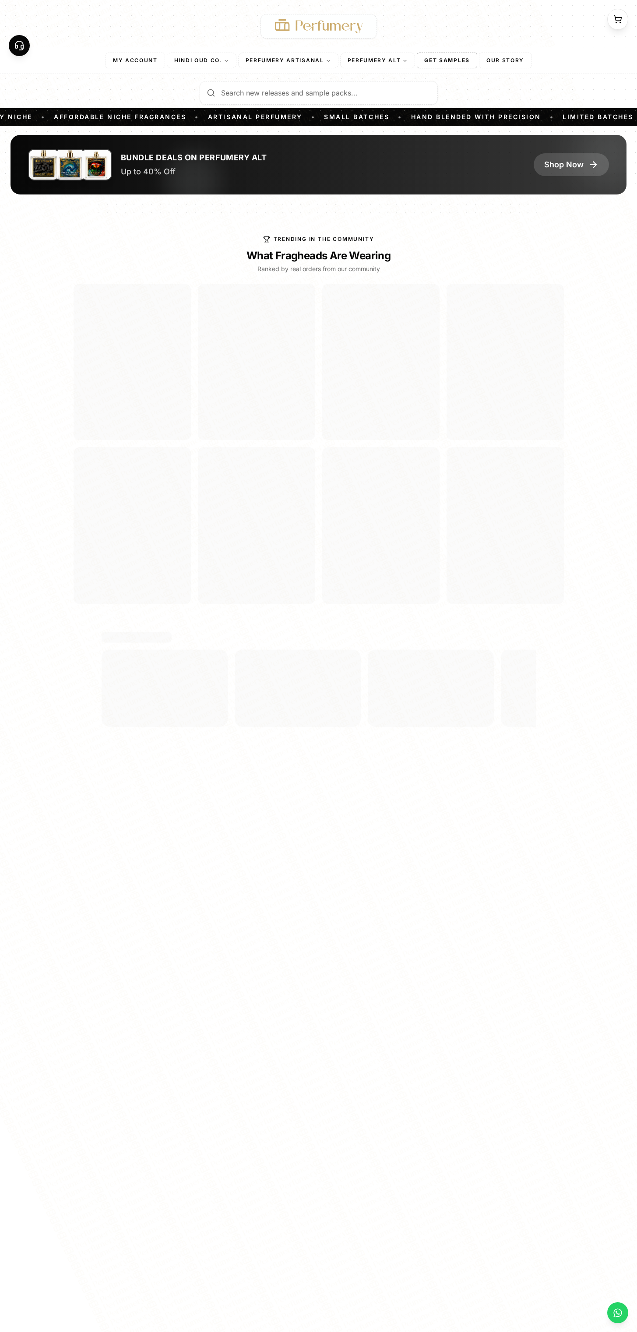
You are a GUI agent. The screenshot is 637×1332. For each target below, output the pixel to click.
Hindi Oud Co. (198, 60)
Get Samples (446, 60)
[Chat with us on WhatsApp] (617, 1312)
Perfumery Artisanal (285, 60)
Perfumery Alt (374, 60)
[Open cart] (617, 19)
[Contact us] (19, 45)
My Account (135, 60)
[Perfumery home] (318, 26)
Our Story (505, 60)
